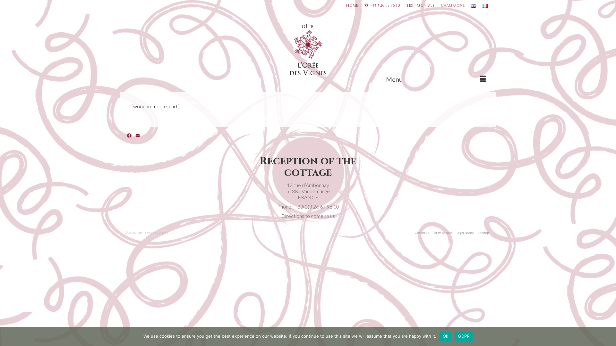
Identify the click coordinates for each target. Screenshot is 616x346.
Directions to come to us (308, 216)
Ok (446, 336)
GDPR (463, 336)
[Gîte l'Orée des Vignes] (308, 51)
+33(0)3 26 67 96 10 (317, 206)
